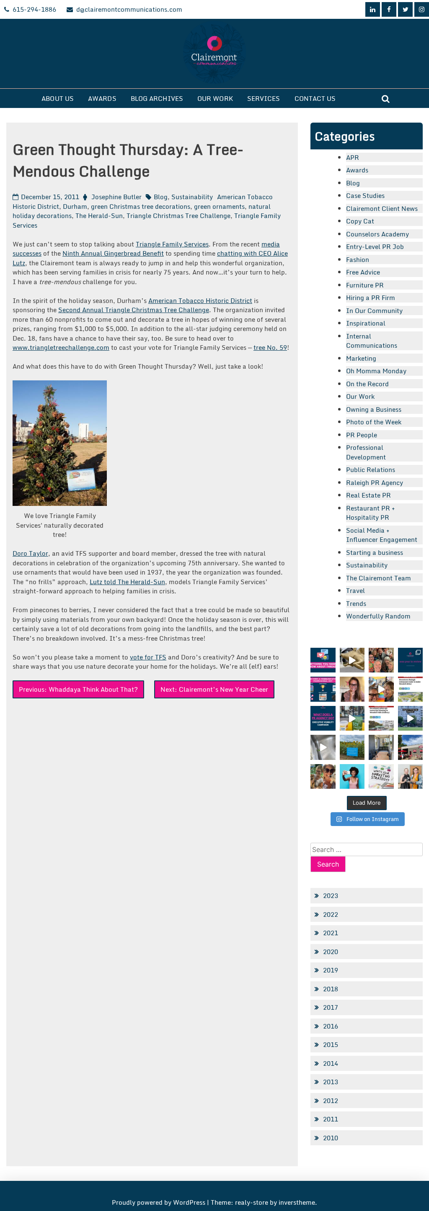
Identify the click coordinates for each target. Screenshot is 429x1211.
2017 (330, 1007)
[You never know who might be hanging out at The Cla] (322, 747)
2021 (330, 933)
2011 (330, 1119)
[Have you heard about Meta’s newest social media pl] (322, 660)
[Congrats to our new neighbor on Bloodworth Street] (410, 747)
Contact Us (315, 98)
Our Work (215, 98)
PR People (361, 435)
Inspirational (365, 323)
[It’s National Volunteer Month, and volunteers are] (322, 776)
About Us (57, 98)
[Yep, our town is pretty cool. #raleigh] (352, 747)
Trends (356, 603)
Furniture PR (365, 285)
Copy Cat (360, 221)
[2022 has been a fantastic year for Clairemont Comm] (410, 660)
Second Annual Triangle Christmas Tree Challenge (133, 310)
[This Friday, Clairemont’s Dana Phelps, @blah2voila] (352, 689)
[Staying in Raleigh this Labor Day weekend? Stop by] (410, 718)
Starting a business (374, 552)
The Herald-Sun (99, 215)
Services (263, 98)
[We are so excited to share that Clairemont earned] (410, 776)
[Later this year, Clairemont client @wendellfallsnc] (410, 689)
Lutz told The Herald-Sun (127, 582)
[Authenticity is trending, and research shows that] (352, 776)
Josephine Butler (116, 197)
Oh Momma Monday (376, 371)
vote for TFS (148, 657)
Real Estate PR (368, 495)
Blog (161, 197)
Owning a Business (373, 409)
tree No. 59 (270, 347)
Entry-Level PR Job (375, 246)
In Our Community (374, 310)
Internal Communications (371, 341)
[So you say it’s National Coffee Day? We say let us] (352, 718)
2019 (330, 970)
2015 (330, 1044)
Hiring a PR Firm (370, 297)
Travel (355, 590)
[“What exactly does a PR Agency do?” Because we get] (322, 718)
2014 (330, 1063)
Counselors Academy (377, 234)
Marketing (361, 358)
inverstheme (297, 1202)
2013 (330, 1082)
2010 (330, 1138)
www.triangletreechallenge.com (61, 347)
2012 (330, 1101)
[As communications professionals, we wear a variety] (322, 689)
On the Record (367, 384)
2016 (330, 1026)
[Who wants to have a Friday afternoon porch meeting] (381, 747)
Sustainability (192, 197)
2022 (330, 914)
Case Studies (365, 195)
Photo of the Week (373, 422)
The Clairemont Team (378, 578)
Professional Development (366, 452)
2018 (330, 989)
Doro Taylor (30, 553)
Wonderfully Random (378, 616)
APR (352, 157)
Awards (102, 98)
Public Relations (370, 469)
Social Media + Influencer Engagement (381, 535)
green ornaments (219, 206)
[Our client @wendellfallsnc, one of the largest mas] (381, 718)
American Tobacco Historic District (200, 300)
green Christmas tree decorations (140, 206)
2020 (330, 952)
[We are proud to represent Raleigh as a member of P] (381, 660)
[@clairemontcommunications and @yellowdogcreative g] (381, 689)
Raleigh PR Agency (374, 482)
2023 (330, 895)
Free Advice (363, 272)
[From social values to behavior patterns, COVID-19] (381, 776)
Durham (75, 206)
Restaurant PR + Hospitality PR (370, 513)
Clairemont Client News (382, 208)
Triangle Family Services (172, 244)
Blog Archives (157, 98)
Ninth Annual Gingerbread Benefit (113, 253)
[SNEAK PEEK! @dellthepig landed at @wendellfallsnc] (352, 660)
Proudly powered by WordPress (159, 1202)
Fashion (357, 259)
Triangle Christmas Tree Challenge (178, 215)
